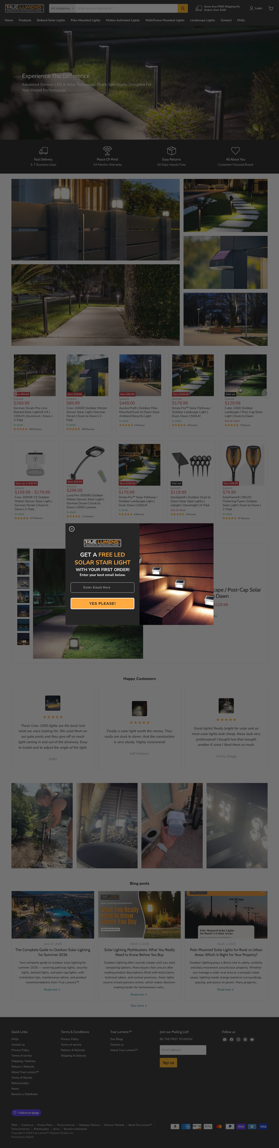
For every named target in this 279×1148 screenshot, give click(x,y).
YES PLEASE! (102, 603)
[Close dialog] (71, 529)
